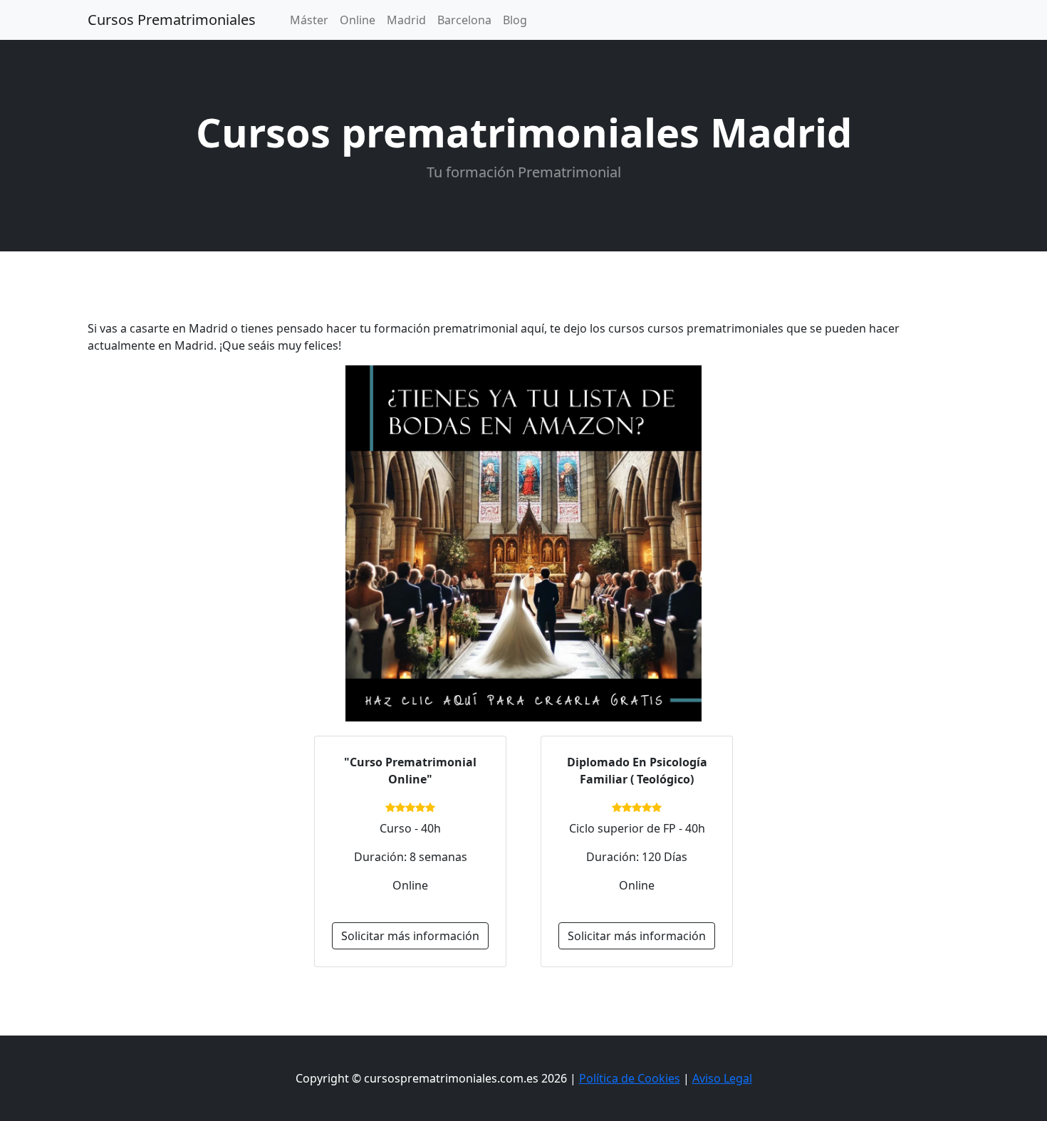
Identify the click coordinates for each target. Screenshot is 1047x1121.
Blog (515, 20)
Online (357, 20)
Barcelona (464, 20)
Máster (309, 20)
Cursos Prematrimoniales (172, 19)
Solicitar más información (410, 936)
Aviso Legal (722, 1078)
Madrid (406, 20)
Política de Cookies (629, 1078)
